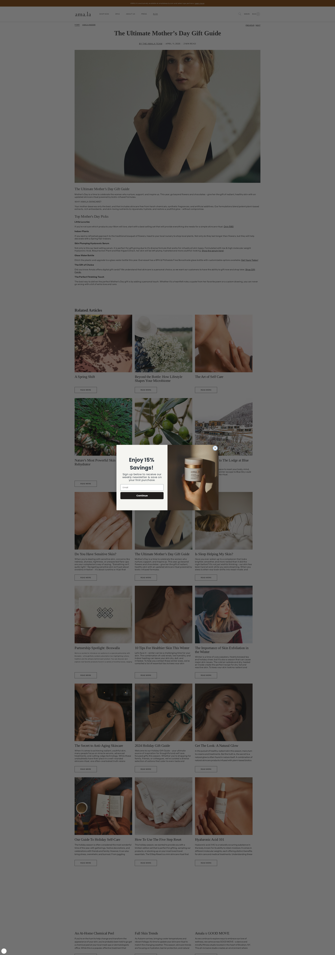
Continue (142, 495)
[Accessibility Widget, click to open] (4, 951)
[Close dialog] (215, 448)
